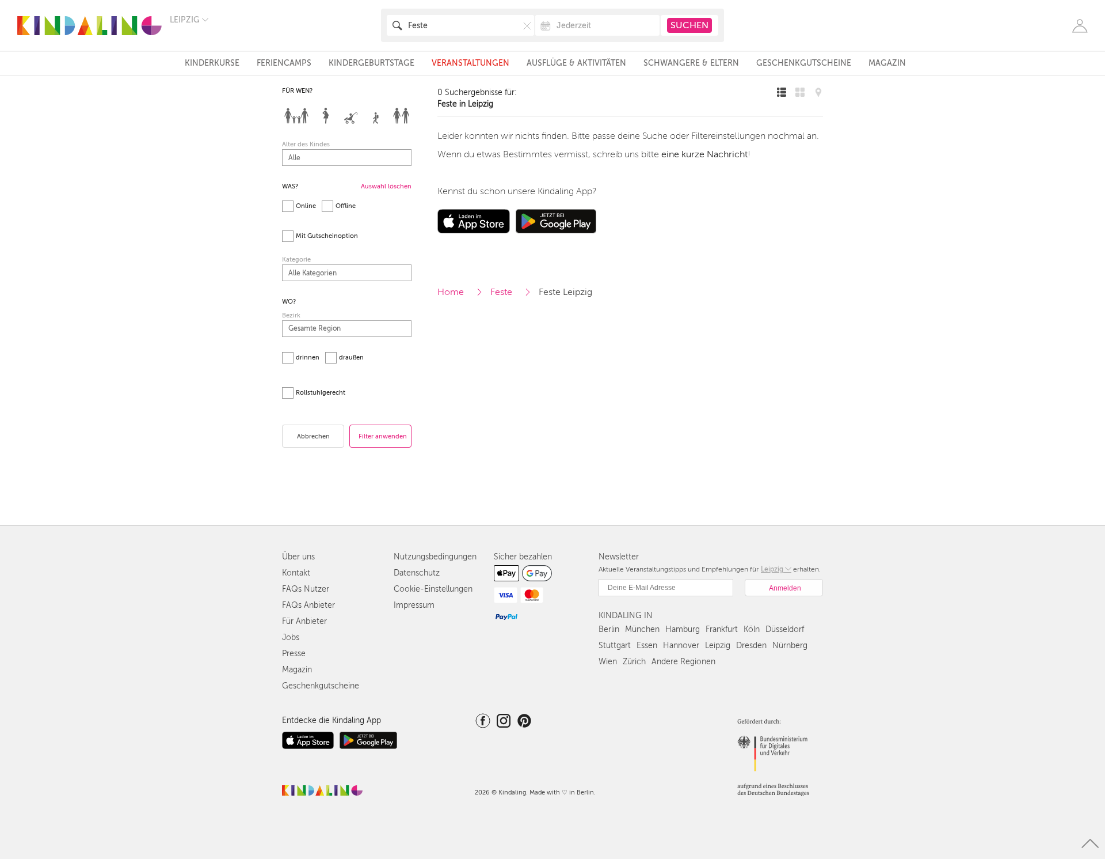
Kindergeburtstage (371, 63)
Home (450, 292)
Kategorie (296, 259)
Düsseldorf (784, 629)
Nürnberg (789, 645)
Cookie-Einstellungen (433, 589)
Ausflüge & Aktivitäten (576, 63)
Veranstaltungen (470, 63)
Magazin (887, 63)
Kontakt (296, 573)
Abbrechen (313, 436)
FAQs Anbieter (308, 605)
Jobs (290, 637)
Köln (752, 629)
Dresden (751, 645)
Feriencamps (284, 63)
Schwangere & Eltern (691, 63)
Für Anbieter (304, 621)
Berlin (609, 629)
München (642, 629)
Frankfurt (722, 629)
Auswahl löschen (386, 186)
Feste (501, 292)
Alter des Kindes (306, 144)
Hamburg (682, 629)
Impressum (414, 605)
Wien (608, 661)
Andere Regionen (683, 661)
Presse (294, 653)
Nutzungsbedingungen (435, 557)
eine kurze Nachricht (704, 154)
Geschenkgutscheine (803, 63)
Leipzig (717, 645)
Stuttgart (615, 645)
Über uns (298, 557)
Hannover (681, 645)
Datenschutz (417, 573)
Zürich (634, 661)
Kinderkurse (212, 63)
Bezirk (291, 315)
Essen (647, 645)
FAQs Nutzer (305, 589)
